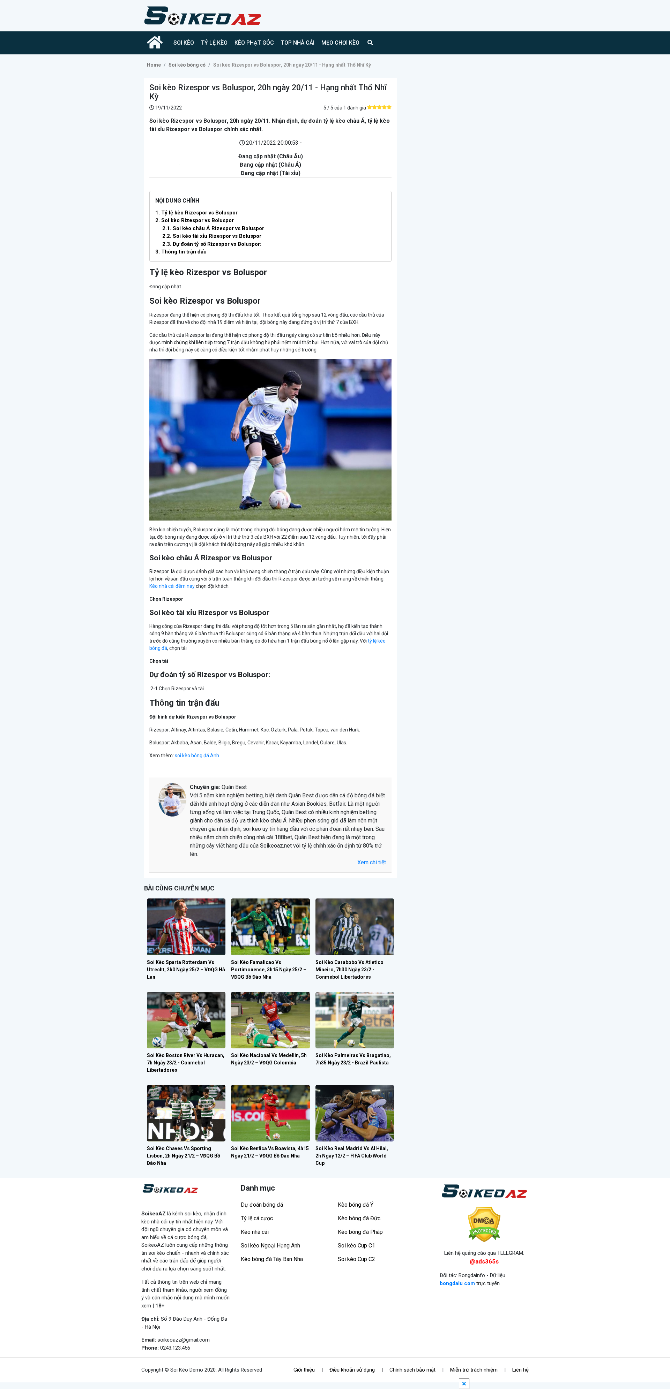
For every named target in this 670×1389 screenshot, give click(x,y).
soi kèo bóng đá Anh (197, 755)
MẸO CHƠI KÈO (340, 42)
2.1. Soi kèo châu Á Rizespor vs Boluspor (213, 228)
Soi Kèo (183, 42)
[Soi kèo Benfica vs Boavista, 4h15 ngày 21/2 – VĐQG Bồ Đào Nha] (270, 1113)
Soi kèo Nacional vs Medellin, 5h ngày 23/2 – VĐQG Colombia (269, 1059)
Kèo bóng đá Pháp (360, 1232)
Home (154, 65)
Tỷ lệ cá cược (257, 1218)
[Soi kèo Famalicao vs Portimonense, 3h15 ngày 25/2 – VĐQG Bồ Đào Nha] (270, 926)
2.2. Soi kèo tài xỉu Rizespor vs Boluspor (211, 236)
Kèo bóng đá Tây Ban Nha (272, 1259)
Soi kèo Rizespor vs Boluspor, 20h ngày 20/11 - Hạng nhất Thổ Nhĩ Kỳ (292, 65)
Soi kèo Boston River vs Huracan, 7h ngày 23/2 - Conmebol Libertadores (185, 1063)
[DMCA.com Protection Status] (484, 1224)
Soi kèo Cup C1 (356, 1245)
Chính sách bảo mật (412, 1370)
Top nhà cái (297, 42)
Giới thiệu (304, 1370)
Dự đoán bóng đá (262, 1204)
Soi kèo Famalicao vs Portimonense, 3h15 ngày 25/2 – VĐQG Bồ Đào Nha (268, 969)
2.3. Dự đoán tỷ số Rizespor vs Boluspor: (211, 244)
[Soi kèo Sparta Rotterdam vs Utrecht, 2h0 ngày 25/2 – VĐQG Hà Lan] (186, 926)
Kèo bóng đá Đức (359, 1218)
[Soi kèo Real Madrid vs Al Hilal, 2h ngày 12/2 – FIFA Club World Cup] (354, 1113)
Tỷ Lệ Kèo (214, 42)
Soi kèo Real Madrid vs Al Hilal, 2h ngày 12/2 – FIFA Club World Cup (351, 1156)
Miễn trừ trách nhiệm (474, 1370)
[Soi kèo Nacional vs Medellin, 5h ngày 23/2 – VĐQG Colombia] (270, 1020)
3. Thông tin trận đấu (181, 252)
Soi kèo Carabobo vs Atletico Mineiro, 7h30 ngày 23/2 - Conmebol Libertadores (349, 969)
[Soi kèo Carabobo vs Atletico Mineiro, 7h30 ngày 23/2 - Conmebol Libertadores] (354, 926)
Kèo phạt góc (254, 42)
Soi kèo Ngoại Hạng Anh (270, 1245)
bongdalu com (457, 1283)
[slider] (379, 107)
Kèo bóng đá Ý (355, 1204)
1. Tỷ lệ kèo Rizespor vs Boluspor (196, 213)
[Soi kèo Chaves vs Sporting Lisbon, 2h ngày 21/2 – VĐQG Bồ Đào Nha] (186, 1113)
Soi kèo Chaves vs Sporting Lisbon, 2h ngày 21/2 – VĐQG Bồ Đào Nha (183, 1156)
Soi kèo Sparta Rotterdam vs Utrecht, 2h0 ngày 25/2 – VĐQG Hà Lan (186, 969)
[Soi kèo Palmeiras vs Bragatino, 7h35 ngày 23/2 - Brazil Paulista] (354, 1020)
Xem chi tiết (371, 862)
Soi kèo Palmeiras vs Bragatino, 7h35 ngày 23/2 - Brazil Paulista (353, 1059)
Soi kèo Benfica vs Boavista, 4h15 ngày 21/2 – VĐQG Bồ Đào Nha (270, 1152)
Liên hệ (520, 1370)
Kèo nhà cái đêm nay (172, 586)
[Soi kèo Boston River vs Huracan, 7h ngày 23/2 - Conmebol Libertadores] (186, 1020)
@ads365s (484, 1261)
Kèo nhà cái (255, 1232)
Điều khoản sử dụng (352, 1370)
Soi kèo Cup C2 (356, 1259)
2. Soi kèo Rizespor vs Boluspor (194, 220)
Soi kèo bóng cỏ (187, 65)
